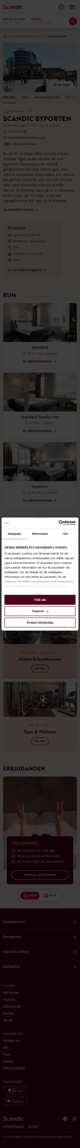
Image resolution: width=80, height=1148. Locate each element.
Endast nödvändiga (40, 622)
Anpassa (38, 611)
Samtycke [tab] (14, 533)
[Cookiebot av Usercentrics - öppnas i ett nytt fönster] (59, 522)
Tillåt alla (40, 599)
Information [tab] (40, 533)
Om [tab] (65, 533)
